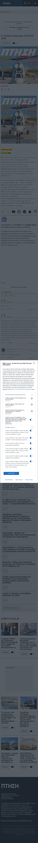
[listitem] (19, 395)
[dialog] (19, 421)
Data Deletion (9, 479)
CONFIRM (11, 473)
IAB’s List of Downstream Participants (21, 389)
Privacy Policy (29, 479)
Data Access (19, 479)
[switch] (31, 398)
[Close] (34, 363)
